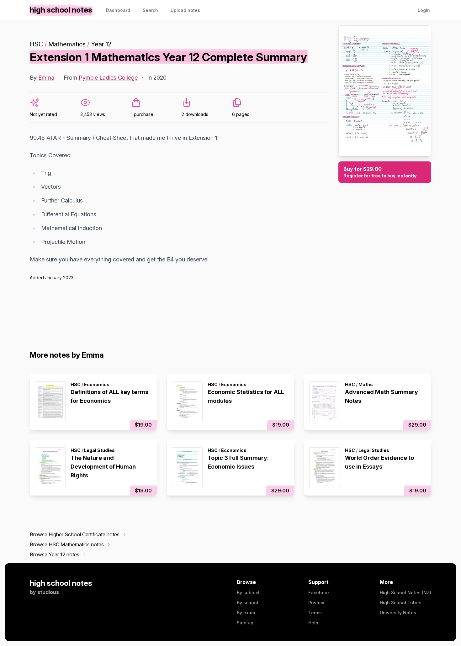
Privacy (316, 602)
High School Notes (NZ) (405, 592)
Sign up (245, 622)
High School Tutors (400, 602)
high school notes (61, 583)
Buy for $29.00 (379, 172)
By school (247, 602)
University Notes (398, 612)
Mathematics (67, 44)
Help (313, 622)
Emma (46, 77)
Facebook (319, 592)
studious (48, 592)
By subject (248, 592)
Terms (315, 612)
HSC (36, 44)
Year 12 (101, 44)
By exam (246, 612)
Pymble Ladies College (108, 77)
